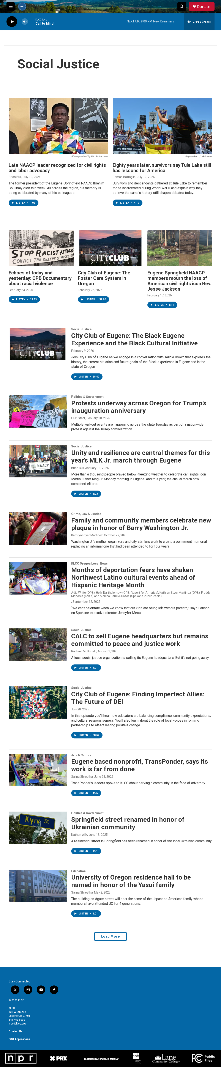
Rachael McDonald (83, 651)
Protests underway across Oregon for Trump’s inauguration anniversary (138, 406)
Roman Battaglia (124, 177)
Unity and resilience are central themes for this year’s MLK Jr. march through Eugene (140, 456)
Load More (110, 936)
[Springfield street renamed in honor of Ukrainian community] (38, 828)
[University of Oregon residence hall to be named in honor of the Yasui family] (38, 886)
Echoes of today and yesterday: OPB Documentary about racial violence (40, 278)
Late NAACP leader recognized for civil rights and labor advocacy (57, 167)
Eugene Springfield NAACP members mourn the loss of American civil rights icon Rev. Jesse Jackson (179, 281)
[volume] (24, 22)
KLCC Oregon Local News (89, 563)
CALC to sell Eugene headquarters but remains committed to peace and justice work (139, 639)
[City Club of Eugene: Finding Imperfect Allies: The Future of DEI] (38, 702)
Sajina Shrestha (82, 776)
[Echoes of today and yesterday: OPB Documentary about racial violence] (41, 248)
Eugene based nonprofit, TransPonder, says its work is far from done (139, 765)
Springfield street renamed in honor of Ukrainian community (128, 823)
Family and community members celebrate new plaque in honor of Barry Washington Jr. (141, 524)
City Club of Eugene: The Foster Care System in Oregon (104, 278)
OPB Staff (78, 418)
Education (78, 871)
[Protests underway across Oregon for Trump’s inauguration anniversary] (38, 411)
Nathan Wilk (79, 834)
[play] (11, 21)
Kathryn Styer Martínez (87, 535)
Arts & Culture (81, 755)
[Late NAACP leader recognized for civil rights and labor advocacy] (58, 126)
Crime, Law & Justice (86, 514)
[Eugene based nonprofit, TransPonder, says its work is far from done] (38, 770)
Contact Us (15, 1031)
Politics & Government (87, 396)
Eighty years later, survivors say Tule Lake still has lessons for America (162, 167)
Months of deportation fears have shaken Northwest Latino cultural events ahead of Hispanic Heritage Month (133, 577)
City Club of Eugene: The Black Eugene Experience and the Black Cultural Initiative (134, 339)
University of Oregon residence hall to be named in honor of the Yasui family (131, 881)
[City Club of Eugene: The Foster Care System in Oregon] (110, 248)
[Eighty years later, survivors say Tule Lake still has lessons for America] (162, 126)
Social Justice (81, 329)
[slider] (31, 21)
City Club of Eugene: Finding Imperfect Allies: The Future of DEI (137, 697)
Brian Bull (15, 177)
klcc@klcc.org (17, 1023)
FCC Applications (19, 1039)
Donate (203, 6)
